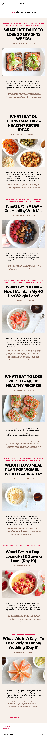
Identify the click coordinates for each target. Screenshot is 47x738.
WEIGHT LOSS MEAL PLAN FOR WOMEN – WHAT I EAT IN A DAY (23, 469)
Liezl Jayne (23, 3)
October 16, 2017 (31, 215)
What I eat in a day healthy (19, 97)
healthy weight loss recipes (33, 443)
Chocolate (19, 23)
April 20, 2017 (31, 565)
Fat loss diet (23, 615)
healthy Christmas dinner (30, 184)
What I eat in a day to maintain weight (21, 359)
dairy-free (17, 351)
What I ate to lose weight (16, 96)
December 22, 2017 (31, 134)
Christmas (19, 110)
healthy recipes (26, 353)
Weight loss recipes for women (30, 531)
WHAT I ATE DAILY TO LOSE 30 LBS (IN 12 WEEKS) (23, 34)
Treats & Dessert (19, 111)
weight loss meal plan (34, 530)
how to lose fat (23, 616)
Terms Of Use (5, 728)
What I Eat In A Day (36, 25)
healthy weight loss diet (12, 93)
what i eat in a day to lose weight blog (15, 99)
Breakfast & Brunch (9, 23)
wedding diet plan (34, 703)
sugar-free (9, 354)
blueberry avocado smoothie (27, 350)
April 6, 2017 (31, 652)
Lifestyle (26, 23)
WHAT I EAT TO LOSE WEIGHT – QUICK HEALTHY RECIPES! (23, 381)
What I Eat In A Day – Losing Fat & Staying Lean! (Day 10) (23, 556)
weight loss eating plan (20, 618)
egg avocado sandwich (25, 351)
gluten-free (20, 353)
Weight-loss (26, 25)
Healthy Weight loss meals (24, 93)
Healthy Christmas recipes (24, 185)
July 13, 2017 (31, 300)
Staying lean (12, 618)
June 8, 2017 (31, 390)
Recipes (41, 23)
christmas (14, 184)
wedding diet (27, 703)
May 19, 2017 (31, 478)
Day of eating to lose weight (13, 615)
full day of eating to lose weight (26, 441)
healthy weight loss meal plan (14, 528)
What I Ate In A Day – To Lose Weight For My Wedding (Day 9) (23, 643)
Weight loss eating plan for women (20, 530)
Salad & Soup (33, 545)
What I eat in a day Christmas (33, 187)
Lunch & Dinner (34, 23)
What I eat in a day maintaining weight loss (25, 268)
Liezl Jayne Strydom (19, 43)
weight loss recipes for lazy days (30, 444)
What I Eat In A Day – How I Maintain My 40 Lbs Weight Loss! (23, 291)
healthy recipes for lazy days (19, 443)
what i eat (25, 96)
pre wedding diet (19, 703)
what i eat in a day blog (21, 187)
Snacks (15, 25)
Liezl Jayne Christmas (36, 185)
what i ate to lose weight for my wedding (27, 704)
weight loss (27, 94)
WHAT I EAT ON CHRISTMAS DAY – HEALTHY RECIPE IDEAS (23, 123)
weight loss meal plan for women (14, 444)
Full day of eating (35, 351)
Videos (20, 25)
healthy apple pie (21, 184)
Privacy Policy (6, 726)
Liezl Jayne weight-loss (18, 94)
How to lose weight (31, 616)
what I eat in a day (32, 96)
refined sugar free (34, 353)
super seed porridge (17, 354)
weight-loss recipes (11, 446)
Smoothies (8, 25)
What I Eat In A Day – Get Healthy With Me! (23, 208)
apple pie (9, 184)
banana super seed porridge (13, 350)
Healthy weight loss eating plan (33, 615)
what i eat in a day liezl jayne (34, 446)
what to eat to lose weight (31, 447)
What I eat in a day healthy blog (29, 266)
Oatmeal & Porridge (12, 201)
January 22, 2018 (31, 43)
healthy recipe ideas (12, 265)
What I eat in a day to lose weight (33, 97)
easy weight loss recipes (13, 441)
